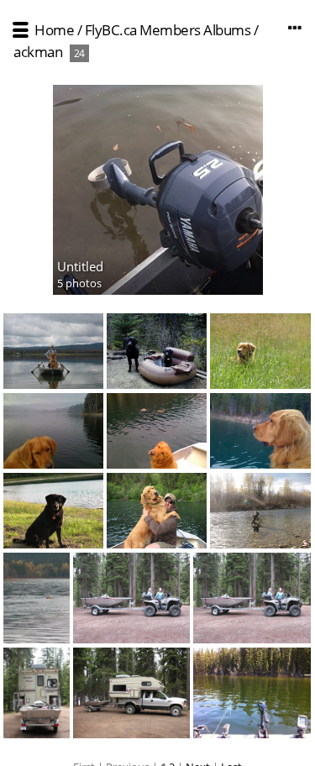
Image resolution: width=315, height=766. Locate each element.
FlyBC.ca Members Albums (168, 29)
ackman (37, 51)
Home (54, 29)
